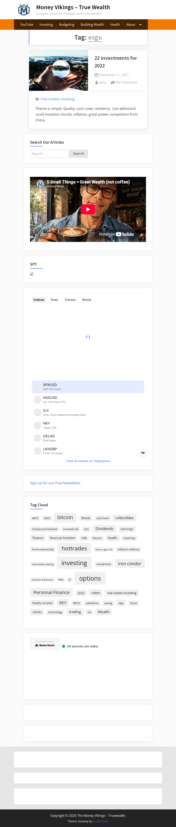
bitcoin (65, 517)
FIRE (84, 538)
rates (95, 592)
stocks (37, 611)
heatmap (129, 538)
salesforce (92, 603)
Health (115, 24)
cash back (102, 518)
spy (121, 603)
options (90, 578)
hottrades (74, 548)
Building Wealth (92, 24)
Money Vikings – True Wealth (73, 7)
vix (89, 612)
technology (55, 612)
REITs (76, 603)
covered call (70, 529)
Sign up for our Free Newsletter (55, 483)
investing (74, 563)
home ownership (43, 549)
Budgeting (66, 24)
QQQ (81, 593)
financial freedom (62, 538)
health (112, 537)
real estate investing (122, 592)
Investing (46, 24)
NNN (60, 579)
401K (35, 518)
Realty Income (42, 603)
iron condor (129, 563)
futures (97, 538)
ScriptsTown (100, 821)
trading (75, 611)
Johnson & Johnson (42, 579)
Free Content (50, 99)
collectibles (124, 517)
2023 (47, 518)
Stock (133, 603)
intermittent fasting (42, 564)
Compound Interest (44, 529)
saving (108, 603)
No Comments (126, 82)
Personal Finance (51, 592)
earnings (127, 529)
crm (86, 529)
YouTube (26, 24)
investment (104, 564)
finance (38, 537)
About (130, 24)
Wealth (103, 611)
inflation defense (128, 549)
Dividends (105, 528)
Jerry (103, 82)
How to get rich (103, 549)
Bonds (85, 518)
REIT (63, 602)
